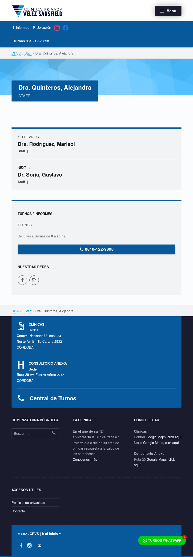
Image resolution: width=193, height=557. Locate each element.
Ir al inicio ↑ (51, 533)
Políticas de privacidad (28, 502)
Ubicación (43, 27)
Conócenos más (85, 459)
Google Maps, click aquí (163, 436)
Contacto (18, 510)
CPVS (34, 533)
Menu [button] (171, 10)
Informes (22, 27)
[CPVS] (38, 10)
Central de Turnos (53, 398)
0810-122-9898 (99, 249)
